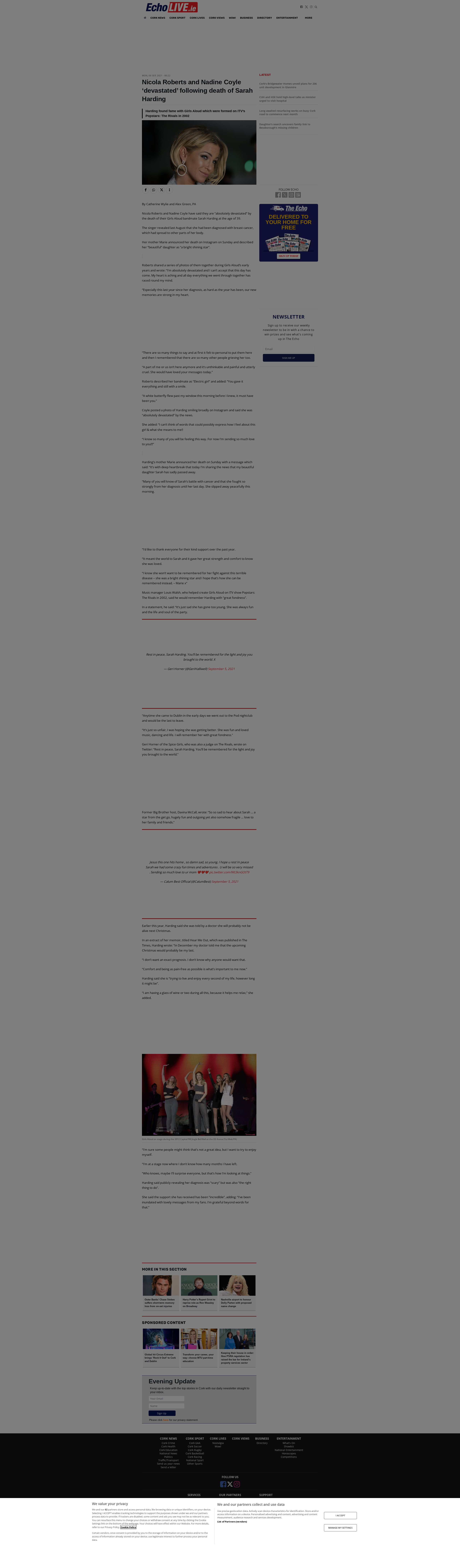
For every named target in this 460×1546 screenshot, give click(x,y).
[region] (230, 1522)
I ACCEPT (340, 1515)
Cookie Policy (128, 1527)
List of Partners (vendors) (232, 1521)
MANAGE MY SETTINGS (340, 1527)
